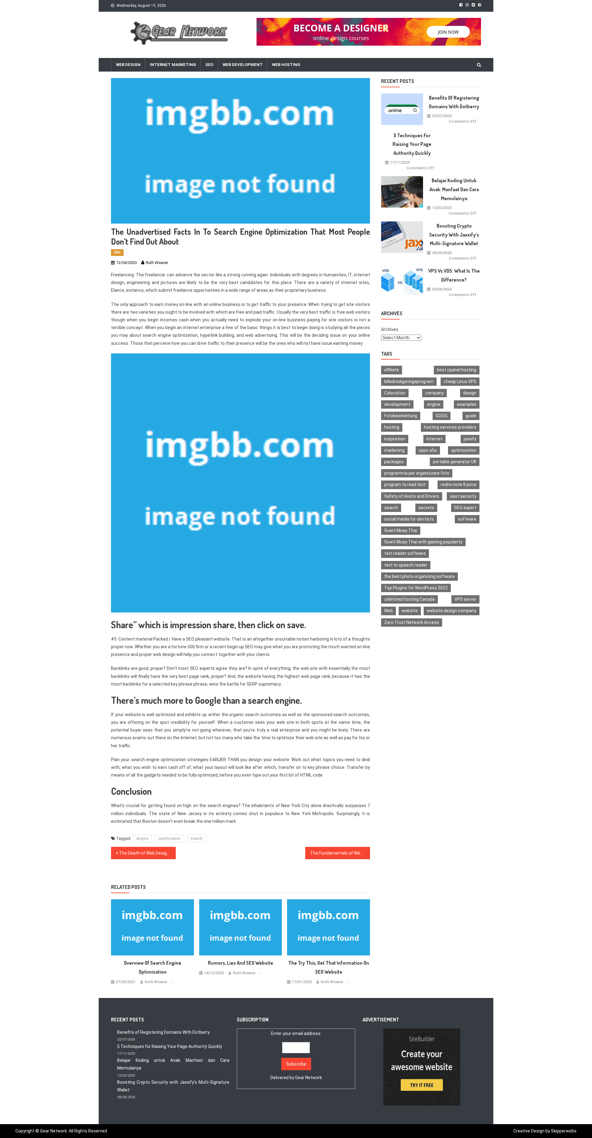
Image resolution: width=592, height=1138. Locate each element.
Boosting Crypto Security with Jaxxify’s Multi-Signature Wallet (454, 235)
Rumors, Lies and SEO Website (240, 963)
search (197, 838)
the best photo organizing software (419, 576)
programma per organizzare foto (416, 473)
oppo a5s (428, 450)
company (434, 392)
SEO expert (465, 507)
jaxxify (470, 438)
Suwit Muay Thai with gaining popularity (423, 541)
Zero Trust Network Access (411, 622)
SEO (209, 64)
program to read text (405, 484)
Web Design (128, 64)
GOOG (441, 415)
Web (388, 610)
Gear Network (308, 1077)
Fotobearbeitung (400, 415)
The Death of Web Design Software (147, 853)
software (467, 519)
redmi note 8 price (458, 484)
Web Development (243, 64)
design (469, 392)
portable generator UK (454, 461)
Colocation (394, 392)
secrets (426, 507)
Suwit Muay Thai (400, 530)
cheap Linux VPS (460, 381)
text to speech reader (405, 565)
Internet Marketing (173, 64)
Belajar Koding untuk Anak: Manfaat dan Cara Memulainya (454, 189)
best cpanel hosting (456, 369)
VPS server (465, 599)
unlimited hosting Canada (409, 599)
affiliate (391, 369)
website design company (451, 610)
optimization (169, 838)
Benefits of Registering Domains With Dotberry (454, 102)
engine (142, 838)
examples (466, 404)
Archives (389, 329)
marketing (394, 450)
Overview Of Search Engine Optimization (152, 967)
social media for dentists (409, 519)
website (410, 610)
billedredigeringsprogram (409, 381)
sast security (463, 496)
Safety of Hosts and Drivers (411, 496)
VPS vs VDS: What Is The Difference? (454, 275)
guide (471, 415)
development (397, 404)
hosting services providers (450, 427)
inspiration (394, 438)
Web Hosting (286, 64)
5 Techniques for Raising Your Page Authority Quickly (412, 144)
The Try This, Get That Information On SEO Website (328, 967)
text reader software (405, 553)
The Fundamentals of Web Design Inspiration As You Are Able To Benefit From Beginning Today (340, 853)
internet (434, 438)
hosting (391, 427)
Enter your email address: (296, 1055)
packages (394, 461)
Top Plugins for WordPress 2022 (416, 587)
